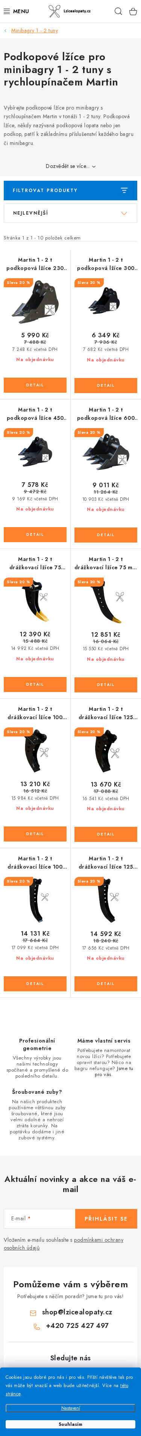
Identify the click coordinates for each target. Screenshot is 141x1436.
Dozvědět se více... (68, 166)
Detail (35, 385)
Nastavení (70, 1408)
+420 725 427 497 (77, 1326)
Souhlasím (70, 1424)
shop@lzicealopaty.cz (77, 1312)
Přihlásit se (106, 1219)
